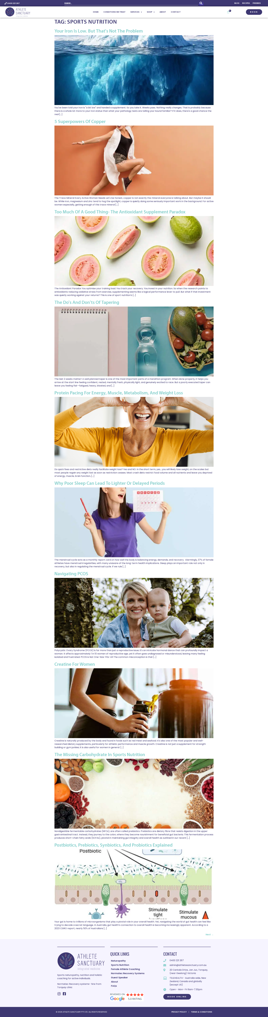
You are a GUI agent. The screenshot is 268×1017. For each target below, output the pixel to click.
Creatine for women (74, 664)
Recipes (246, 3)
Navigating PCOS (71, 574)
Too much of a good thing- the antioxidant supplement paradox (120, 212)
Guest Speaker (119, 977)
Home (96, 12)
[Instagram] (59, 993)
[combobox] (131, 3)
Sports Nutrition (120, 965)
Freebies (257, 3)
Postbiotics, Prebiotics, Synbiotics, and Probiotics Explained (113, 845)
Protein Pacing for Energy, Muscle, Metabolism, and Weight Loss (118, 393)
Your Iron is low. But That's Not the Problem (98, 31)
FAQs (114, 986)
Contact (176, 12)
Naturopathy (118, 960)
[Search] (201, 3)
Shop (149, 12)
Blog (236, 3)
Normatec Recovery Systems (127, 973)
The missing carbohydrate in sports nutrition (99, 755)
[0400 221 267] (5, 3)
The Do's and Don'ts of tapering (86, 302)
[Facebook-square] (64, 993)
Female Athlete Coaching (125, 969)
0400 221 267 (13, 3)
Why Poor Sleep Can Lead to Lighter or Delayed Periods (109, 483)
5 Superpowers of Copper (80, 122)
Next (210, 934)
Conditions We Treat (114, 12)
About (163, 12)
